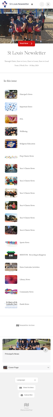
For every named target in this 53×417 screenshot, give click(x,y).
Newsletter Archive (27, 325)
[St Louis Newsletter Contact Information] (32, 4)
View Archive (28, 387)
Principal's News (12, 354)
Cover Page (14, 367)
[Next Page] (48, 4)
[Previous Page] (41, 4)
